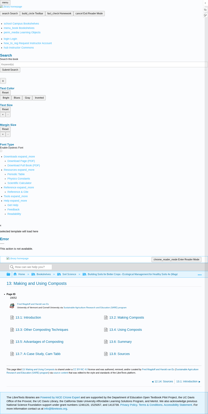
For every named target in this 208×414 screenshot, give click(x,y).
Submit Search (10, 69)
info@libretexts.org (55, 408)
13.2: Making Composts (126, 317)
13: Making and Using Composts (38, 369)
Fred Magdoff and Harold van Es (33, 304)
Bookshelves (43, 274)
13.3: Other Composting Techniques (42, 330)
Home (22, 274)
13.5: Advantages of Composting (39, 342)
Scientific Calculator (19, 183)
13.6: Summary (120, 342)
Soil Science (69, 274)
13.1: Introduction (28, 317)
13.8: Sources (119, 354)
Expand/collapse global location (199, 273)
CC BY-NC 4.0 (80, 369)
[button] (13, 209)
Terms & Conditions (150, 404)
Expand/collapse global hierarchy (10, 274)
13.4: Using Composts (125, 330)
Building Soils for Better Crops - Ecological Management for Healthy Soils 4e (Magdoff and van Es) (141, 274)
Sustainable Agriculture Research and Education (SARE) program (95, 307)
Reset (5, 92)
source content (60, 372)
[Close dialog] (2, 243)
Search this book (9, 59)
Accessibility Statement (178, 404)
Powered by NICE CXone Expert (60, 397)
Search (12, 267)
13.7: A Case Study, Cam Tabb (38, 354)
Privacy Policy (128, 404)
